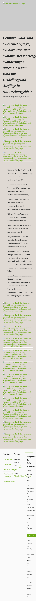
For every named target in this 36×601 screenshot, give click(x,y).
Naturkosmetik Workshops (7, 475)
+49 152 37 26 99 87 (18, 467)
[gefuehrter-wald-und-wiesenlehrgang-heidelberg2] (18, 362)
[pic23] (18, 350)
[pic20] (18, 327)
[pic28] (18, 315)
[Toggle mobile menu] (31, 19)
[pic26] (18, 374)
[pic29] (18, 434)
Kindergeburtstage (7, 481)
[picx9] (18, 105)
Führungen (7, 464)
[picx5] (18, 117)
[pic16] (18, 398)
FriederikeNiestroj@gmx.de (22, 476)
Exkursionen (7, 459)
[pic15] (18, 339)
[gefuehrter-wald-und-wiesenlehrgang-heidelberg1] (18, 141)
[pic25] (18, 422)
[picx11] (18, 129)
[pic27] (18, 410)
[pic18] (18, 153)
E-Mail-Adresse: (29, 525)
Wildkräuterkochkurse (7, 469)
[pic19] (18, 303)
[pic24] (18, 386)
